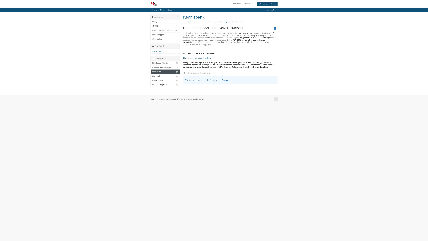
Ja (216, 80)
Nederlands (236, 4)
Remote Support (213, 22)
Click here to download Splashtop (197, 58)
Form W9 (160, 51)
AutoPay (154, 51)
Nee (226, 80)
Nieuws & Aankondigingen (162, 67)
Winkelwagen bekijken (267, 4)
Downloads (156, 76)
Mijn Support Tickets (160, 63)
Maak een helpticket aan (161, 85)
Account (271, 10)
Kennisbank (202, 22)
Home (154, 10)
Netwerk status (166, 10)
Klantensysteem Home (189, 22)
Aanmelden (249, 4)
